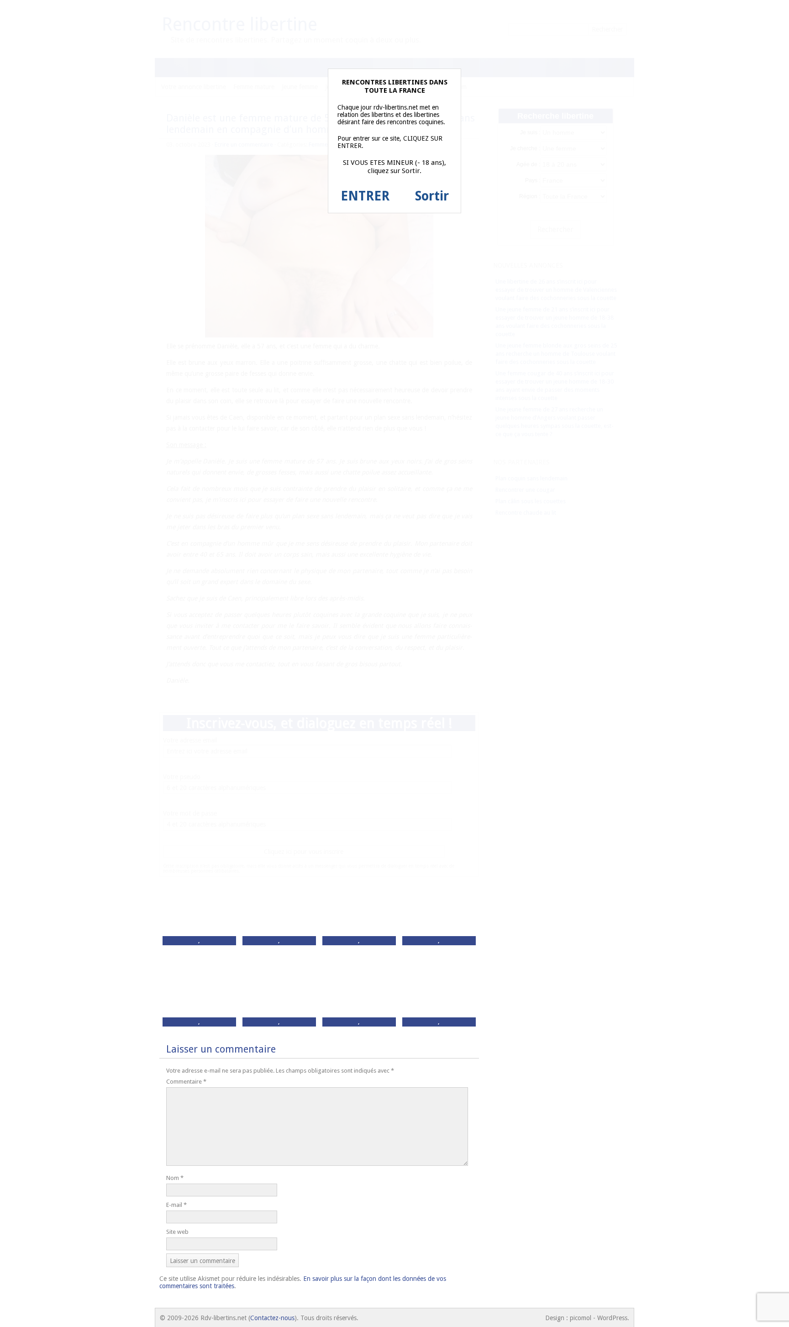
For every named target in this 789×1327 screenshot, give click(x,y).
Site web (177, 1231)
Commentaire (186, 1081)
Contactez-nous (272, 1318)
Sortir (432, 196)
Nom (175, 1177)
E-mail (176, 1204)
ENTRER (365, 196)
